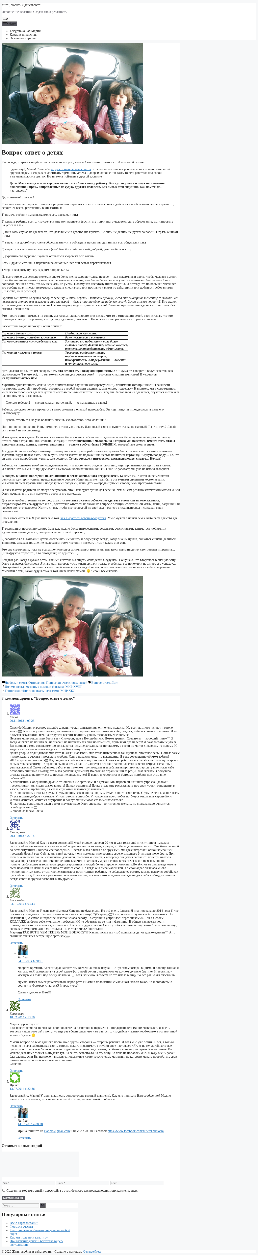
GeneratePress (92, 1251)
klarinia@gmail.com (57, 1131)
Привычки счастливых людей (66, 682)
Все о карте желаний (24, 1223)
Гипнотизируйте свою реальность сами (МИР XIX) (40, 690)
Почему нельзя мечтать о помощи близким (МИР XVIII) (43, 686)
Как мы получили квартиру (29, 1237)
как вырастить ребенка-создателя (83, 518)
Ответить (16, 817)
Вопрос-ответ (100, 682)
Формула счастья (21, 1226)
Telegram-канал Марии (25, 31)
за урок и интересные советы (71, 169)
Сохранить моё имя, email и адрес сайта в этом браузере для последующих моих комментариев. (72, 1190)
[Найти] (43, 1205)
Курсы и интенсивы (23, 34)
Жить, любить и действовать (21, 5)
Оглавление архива (23, 38)
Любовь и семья (16, 682)
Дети (114, 682)
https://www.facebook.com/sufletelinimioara (136, 1131)
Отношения (36, 682)
